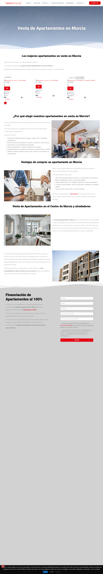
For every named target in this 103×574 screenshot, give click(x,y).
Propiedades (70, 3)
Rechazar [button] (52, 571)
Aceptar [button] (45, 571)
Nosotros (80, 3)
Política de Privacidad (66, 325)
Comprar (45, 3)
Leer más (58, 571)
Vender (28, 3)
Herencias (37, 3)
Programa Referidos (57, 3)
